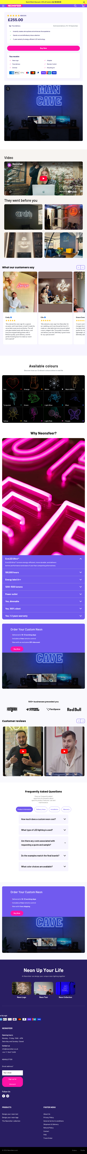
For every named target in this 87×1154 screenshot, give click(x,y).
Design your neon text (10, 1114)
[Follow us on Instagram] (7, 1096)
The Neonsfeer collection (11, 1121)
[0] (83, 5)
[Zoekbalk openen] (75, 6)
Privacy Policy (49, 1117)
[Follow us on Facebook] (3, 1096)
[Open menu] (3, 6)
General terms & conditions (54, 1121)
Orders (74, 1150)
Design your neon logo (10, 1117)
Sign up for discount (12, 1081)
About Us (47, 1114)
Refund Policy (49, 1128)
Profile (83, 1150)
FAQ (45, 1135)
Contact (46, 1131)
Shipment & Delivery (51, 1124)
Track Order (48, 1138)
